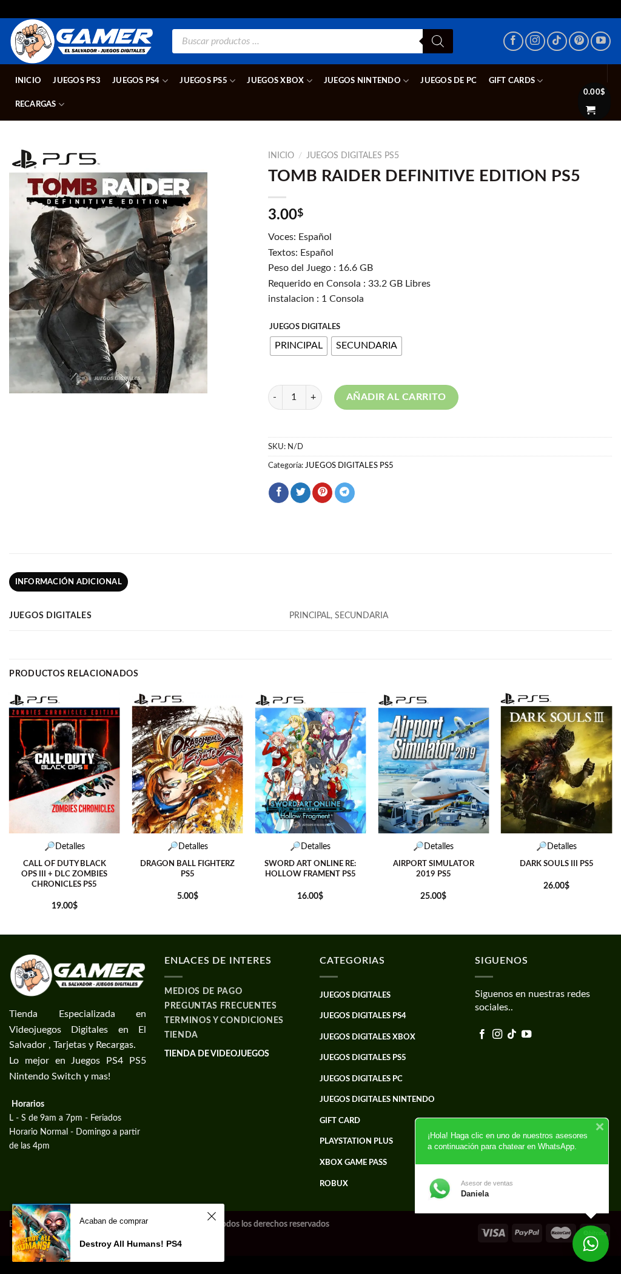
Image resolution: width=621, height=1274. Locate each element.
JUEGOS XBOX (275, 80)
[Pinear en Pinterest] (322, 492)
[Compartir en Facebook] (279, 492)
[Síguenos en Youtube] (601, 42)
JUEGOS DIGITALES (304, 327)
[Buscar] (438, 41)
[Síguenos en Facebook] (513, 42)
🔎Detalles (64, 846)
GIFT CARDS (512, 80)
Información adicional (68, 581)
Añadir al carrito (396, 397)
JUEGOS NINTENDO (362, 80)
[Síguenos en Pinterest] (579, 42)
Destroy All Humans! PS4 (130, 1244)
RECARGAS (35, 104)
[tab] (68, 582)
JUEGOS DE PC (448, 80)
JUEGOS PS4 (136, 80)
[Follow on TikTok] (557, 42)
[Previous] (10, 812)
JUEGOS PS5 (203, 80)
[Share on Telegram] (345, 492)
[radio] (298, 346)
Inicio (28, 80)
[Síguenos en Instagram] (535, 42)
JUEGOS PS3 (77, 80)
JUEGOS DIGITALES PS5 (352, 156)
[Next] (611, 812)
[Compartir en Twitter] (300, 492)
